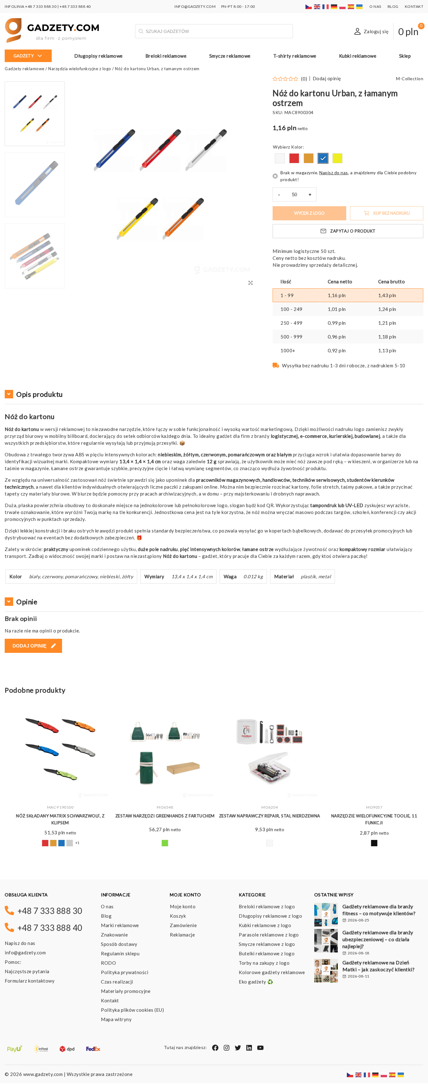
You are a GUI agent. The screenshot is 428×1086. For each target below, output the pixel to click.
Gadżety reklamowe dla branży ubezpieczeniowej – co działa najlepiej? (377, 939)
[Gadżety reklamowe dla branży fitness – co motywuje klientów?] (326, 915)
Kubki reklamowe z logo (265, 925)
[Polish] (342, 6)
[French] (325, 6)
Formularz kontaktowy (30, 981)
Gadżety (23, 55)
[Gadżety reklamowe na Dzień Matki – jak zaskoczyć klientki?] (326, 971)
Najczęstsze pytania (27, 971)
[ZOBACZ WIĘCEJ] (57, 750)
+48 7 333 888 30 (40, 6)
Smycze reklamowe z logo (267, 944)
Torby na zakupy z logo (264, 963)
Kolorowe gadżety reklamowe (272, 972)
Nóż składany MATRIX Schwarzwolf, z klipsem (57, 819)
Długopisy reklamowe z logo (270, 916)
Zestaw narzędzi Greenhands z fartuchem (161, 815)
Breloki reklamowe (166, 56)
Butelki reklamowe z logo (267, 953)
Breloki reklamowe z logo (267, 906)
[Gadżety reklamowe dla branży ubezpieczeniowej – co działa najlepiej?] (326, 941)
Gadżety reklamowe (24, 68)
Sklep (405, 56)
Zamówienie (183, 925)
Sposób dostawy (119, 944)
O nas (375, 6)
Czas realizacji (117, 981)
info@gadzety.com (25, 952)
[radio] (279, 158)
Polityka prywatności (124, 972)
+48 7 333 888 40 (75, 6)
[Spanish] (351, 6)
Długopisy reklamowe (98, 56)
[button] (35, 287)
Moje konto (183, 906)
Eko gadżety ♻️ (256, 981)
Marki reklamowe (120, 925)
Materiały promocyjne (125, 991)
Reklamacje (182, 934)
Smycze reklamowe (230, 56)
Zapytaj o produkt (353, 230)
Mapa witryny (116, 1019)
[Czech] (308, 6)
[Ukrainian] (359, 6)
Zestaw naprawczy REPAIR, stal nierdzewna (266, 815)
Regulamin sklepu (120, 953)
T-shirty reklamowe (294, 56)
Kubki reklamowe (358, 56)
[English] (317, 6)
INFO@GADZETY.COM (195, 6)
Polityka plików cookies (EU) (132, 1010)
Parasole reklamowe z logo (269, 934)
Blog (393, 6)
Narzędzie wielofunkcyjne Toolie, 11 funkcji (371, 819)
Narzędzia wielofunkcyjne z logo (79, 68)
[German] (334, 6)
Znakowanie (114, 934)
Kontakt (414, 6)
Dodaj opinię (327, 78)
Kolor (297, 147)
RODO (108, 963)
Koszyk (178, 916)
